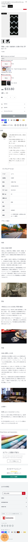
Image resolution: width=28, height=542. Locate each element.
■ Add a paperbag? (6, 74)
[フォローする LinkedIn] (20, 125)
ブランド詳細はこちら (14, 461)
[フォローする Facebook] (2, 526)
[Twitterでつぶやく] (18, 125)
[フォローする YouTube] (13, 526)
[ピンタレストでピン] (23, 125)
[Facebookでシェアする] (15, 125)
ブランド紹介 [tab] (5, 221)
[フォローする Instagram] (7, 526)
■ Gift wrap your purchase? (8, 56)
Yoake (2, 51)
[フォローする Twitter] (5, 526)
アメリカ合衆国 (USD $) (14, 513)
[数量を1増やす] (14, 97)
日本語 (3, 513)
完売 (14, 116)
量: (2, 97)
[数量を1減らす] (6, 97)
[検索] (23, 493)
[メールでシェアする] (26, 125)
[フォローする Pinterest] (10, 526)
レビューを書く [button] (14, 476)
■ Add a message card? (7, 60)
